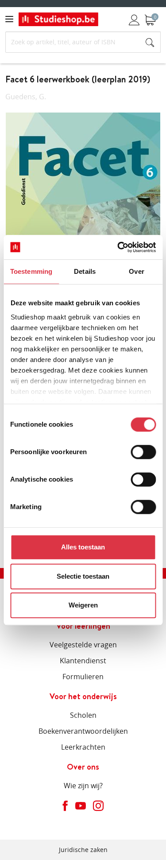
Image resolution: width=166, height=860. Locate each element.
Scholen (83, 715)
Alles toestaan (83, 547)
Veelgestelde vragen (83, 645)
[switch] (143, 452)
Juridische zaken (83, 849)
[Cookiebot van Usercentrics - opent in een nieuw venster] (118, 247)
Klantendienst (83, 660)
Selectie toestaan (83, 576)
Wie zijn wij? (83, 785)
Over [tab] (136, 271)
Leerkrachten (83, 747)
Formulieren (83, 676)
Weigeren (83, 605)
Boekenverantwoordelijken (83, 731)
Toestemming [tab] (31, 271)
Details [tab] (85, 271)
